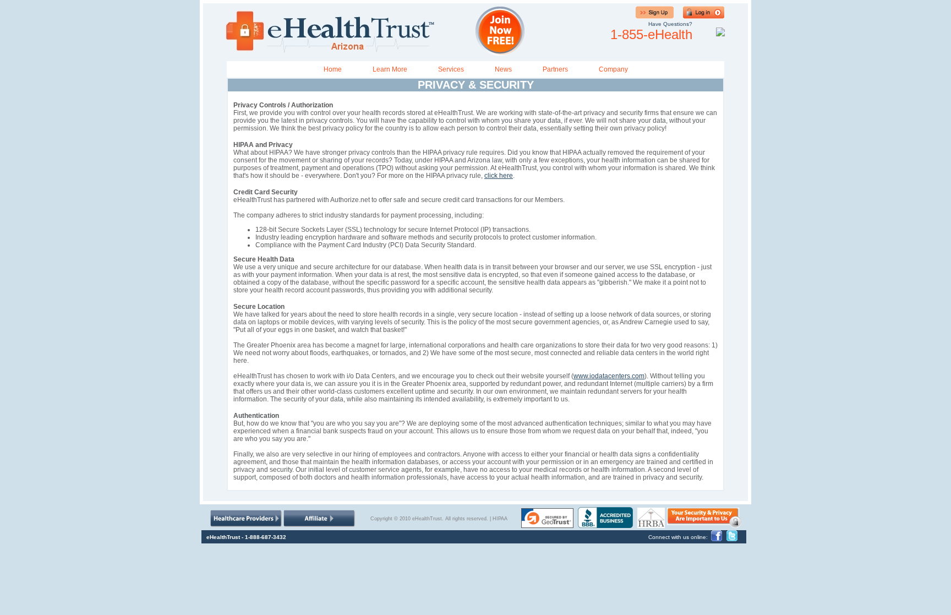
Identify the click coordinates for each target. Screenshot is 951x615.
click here (498, 175)
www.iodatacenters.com (608, 376)
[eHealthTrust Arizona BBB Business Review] (605, 525)
